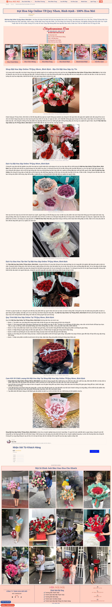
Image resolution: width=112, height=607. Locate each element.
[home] (13, 1)
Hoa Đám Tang (52, 1)
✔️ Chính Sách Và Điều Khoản (52, 599)
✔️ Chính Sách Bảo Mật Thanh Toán (54, 594)
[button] (26, 1)
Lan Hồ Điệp (63, 1)
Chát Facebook (5, 602)
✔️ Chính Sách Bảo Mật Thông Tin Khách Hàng (57, 601)
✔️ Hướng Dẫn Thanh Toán (51, 592)
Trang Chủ (7, 4)
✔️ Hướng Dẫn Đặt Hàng (51, 597)
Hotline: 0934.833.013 (7, 605)
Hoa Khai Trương (40, 1)
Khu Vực (12, 4)
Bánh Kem (84, 1)
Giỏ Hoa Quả (74, 1)
